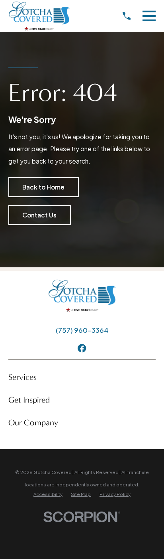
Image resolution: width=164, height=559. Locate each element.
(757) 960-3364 (82, 330)
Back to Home (43, 187)
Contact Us (39, 215)
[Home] (39, 16)
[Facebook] (82, 348)
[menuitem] (47, 494)
